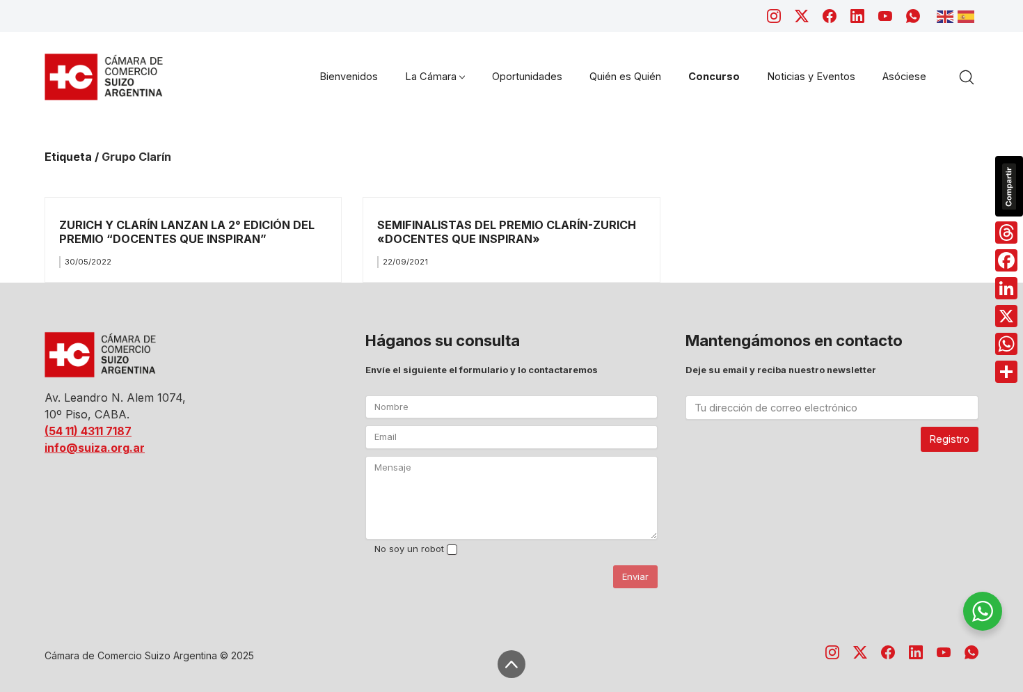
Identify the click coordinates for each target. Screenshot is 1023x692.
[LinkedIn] (857, 16)
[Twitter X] (802, 16)
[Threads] (1006, 232)
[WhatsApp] (913, 16)
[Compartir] (1006, 372)
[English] (947, 15)
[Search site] (966, 77)
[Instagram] (774, 16)
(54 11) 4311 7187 (88, 431)
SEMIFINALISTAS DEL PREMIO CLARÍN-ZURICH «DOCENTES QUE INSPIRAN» (506, 231)
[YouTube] (885, 16)
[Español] (968, 15)
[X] (1006, 316)
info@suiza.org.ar (95, 448)
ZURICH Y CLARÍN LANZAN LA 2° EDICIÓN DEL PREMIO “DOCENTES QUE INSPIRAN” (187, 231)
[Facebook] (829, 16)
